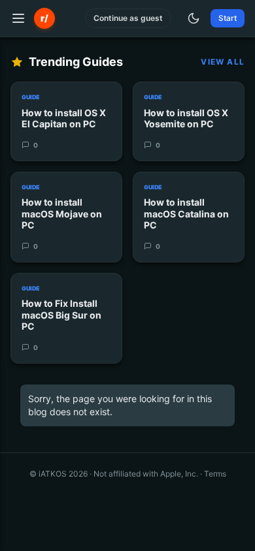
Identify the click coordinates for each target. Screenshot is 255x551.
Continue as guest (128, 18)
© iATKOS (58, 474)
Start (227, 18)
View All (223, 62)
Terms (215, 474)
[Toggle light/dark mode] (193, 18)
